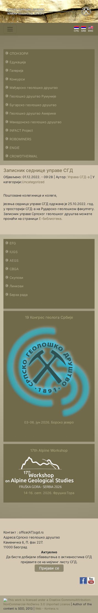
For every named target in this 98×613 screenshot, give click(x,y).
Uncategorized (33, 182)
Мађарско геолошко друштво (34, 88)
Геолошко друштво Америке (33, 113)
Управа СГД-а (78, 177)
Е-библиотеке (50, 219)
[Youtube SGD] (91, 580)
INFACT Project (21, 130)
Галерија (16, 70)
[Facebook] (84, 580)
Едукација (18, 62)
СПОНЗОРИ (19, 53)
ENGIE (15, 148)
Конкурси (17, 79)
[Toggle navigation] (10, 29)
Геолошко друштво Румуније (33, 96)
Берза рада (19, 295)
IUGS (14, 252)
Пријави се (49, 568)
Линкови (16, 286)
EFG (13, 243)
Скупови (16, 278)
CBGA (14, 269)
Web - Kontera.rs (47, 608)
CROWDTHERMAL (24, 156)
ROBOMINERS (20, 139)
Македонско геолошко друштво (36, 122)
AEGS (14, 260)
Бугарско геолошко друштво (33, 105)
